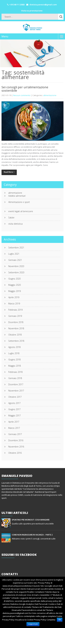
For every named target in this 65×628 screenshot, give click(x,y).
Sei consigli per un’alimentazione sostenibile (25, 89)
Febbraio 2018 (15, 372)
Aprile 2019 (13, 297)
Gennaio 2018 (15, 378)
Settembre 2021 (16, 247)
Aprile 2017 (13, 421)
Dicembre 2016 (15, 440)
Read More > (9, 172)
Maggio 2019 (14, 291)
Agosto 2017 (14, 403)
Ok (59, 620)
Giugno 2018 (14, 359)
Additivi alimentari (17, 196)
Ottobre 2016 (15, 453)
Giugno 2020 (14, 278)
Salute (11, 217)
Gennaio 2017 (15, 434)
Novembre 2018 (16, 328)
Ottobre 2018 (15, 334)
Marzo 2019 (14, 303)
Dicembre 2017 (15, 384)
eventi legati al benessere (20, 211)
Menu (5, 36)
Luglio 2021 (13, 253)
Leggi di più (33, 624)
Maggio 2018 (14, 365)
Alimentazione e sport (19, 202)
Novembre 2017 (16, 390)
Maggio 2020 (14, 285)
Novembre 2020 (16, 266)
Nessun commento (21, 95)
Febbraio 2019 (15, 309)
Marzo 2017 (14, 428)
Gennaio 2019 (15, 316)
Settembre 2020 (16, 272)
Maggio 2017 (14, 415)
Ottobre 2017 (15, 397)
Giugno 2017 (14, 409)
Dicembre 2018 (15, 322)
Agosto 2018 (14, 347)
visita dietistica (15, 223)
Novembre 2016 (16, 446)
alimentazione (49, 95)
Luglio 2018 (13, 353)
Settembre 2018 (16, 341)
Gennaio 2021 (15, 260)
